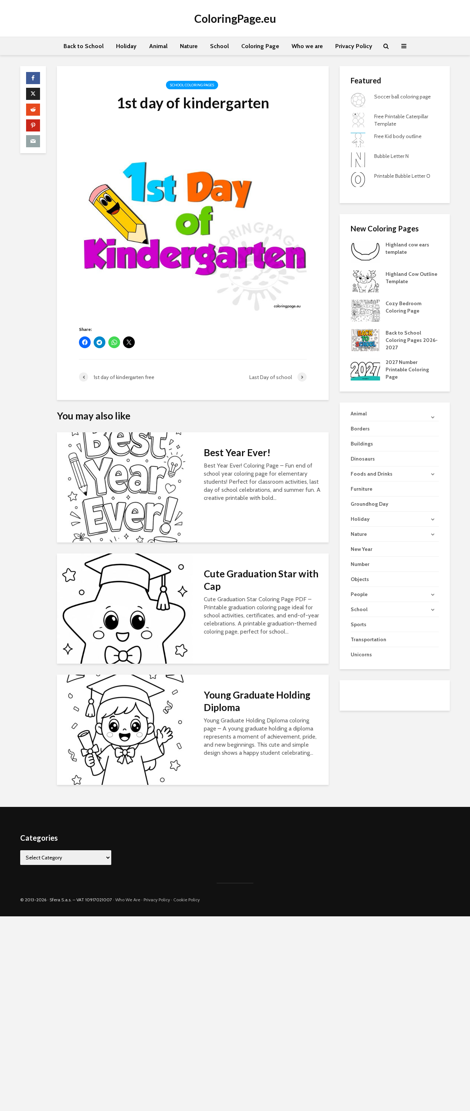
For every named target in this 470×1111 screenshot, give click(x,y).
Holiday (126, 46)
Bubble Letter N (391, 156)
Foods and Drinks (372, 473)
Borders (360, 428)
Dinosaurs (363, 458)
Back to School (84, 46)
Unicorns (361, 654)
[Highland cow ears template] (365, 251)
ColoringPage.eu (235, 18)
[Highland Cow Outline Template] (365, 280)
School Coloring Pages (192, 85)
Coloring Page (260, 46)
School (219, 46)
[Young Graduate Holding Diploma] (125, 729)
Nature (189, 46)
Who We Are (127, 899)
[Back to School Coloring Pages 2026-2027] (365, 339)
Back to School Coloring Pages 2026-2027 (412, 340)
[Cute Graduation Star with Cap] (125, 608)
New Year (361, 549)
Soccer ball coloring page (402, 96)
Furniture (361, 489)
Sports (358, 624)
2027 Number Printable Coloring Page (407, 369)
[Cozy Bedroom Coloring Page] (365, 310)
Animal (158, 46)
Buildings (362, 443)
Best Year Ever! (237, 452)
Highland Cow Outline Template (411, 278)
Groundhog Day (369, 504)
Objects (360, 579)
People (359, 594)
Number (360, 564)
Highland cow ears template (407, 248)
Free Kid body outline (398, 136)
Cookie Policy (186, 899)
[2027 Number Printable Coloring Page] (365, 368)
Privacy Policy (353, 46)
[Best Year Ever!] (125, 486)
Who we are (307, 46)
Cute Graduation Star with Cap (261, 580)
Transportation (368, 639)
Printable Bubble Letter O (402, 176)
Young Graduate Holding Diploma (257, 701)
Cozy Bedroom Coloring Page (404, 307)
